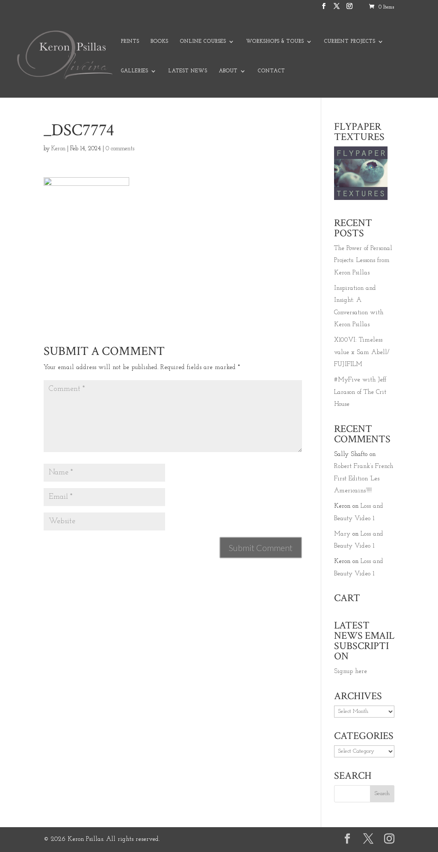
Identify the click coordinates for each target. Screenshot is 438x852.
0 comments (120, 149)
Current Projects (349, 41)
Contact (271, 71)
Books (159, 41)
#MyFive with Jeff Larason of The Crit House (360, 392)
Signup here (350, 671)
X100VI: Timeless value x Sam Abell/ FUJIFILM (361, 352)
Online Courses (203, 41)
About (228, 71)
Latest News (187, 71)
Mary (342, 534)
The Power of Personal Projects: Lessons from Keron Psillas (363, 260)
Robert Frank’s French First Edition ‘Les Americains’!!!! (363, 478)
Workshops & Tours (275, 41)
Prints (130, 41)
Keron (58, 149)
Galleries (134, 71)
